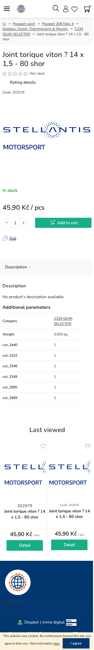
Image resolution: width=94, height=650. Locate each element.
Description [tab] (16, 267)
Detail (25, 545)
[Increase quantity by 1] (23, 223)
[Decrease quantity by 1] (7, 223)
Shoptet (31, 622)
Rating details (23, 82)
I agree (76, 643)
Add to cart (67, 223)
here (56, 643)
